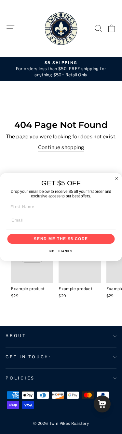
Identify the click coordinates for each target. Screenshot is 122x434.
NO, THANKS (61, 251)
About (16, 335)
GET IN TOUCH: (28, 356)
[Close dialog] (117, 178)
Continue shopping (61, 147)
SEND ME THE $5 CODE (61, 239)
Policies (20, 378)
